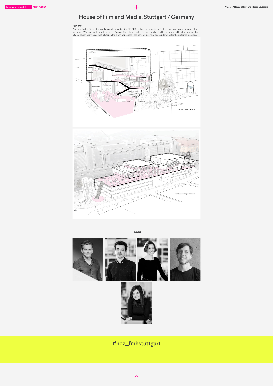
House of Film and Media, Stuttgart (251, 7)
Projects (228, 7)
